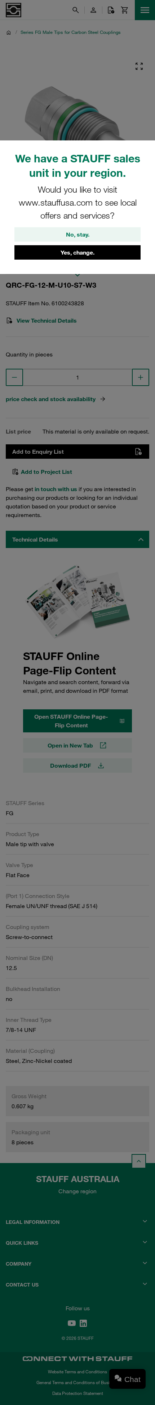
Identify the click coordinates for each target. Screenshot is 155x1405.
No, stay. (77, 234)
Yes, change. (77, 252)
